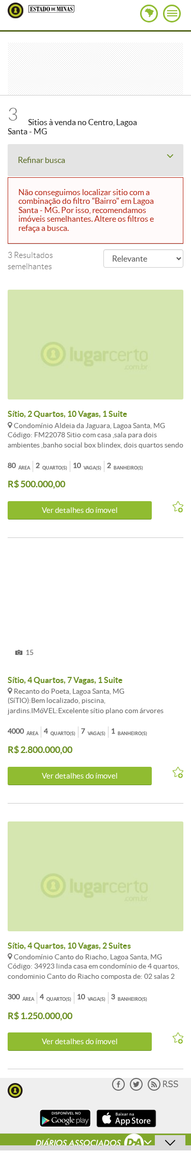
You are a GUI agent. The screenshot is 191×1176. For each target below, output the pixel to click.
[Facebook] (118, 1088)
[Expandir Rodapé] (95, 1144)
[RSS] (163, 1088)
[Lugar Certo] (15, 1089)
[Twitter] (136, 1088)
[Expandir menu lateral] (172, 13)
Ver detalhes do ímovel (80, 510)
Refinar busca (41, 159)
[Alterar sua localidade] (149, 13)
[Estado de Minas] (51, 8)
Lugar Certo (15, 10)
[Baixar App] (65, 1128)
